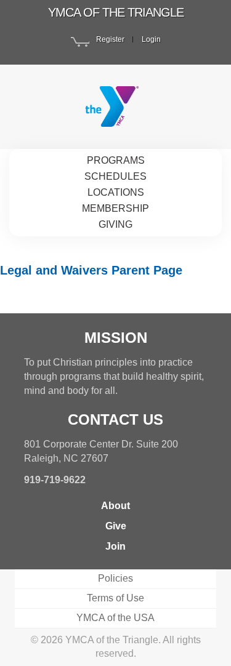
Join (115, 546)
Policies (115, 578)
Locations (115, 192)
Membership (115, 208)
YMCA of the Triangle (116, 12)
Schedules (115, 176)
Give (115, 526)
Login (151, 39)
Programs (116, 160)
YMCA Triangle (115, 106)
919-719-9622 (55, 480)
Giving (115, 224)
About (115, 505)
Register (110, 39)
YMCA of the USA (115, 617)
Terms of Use (115, 598)
